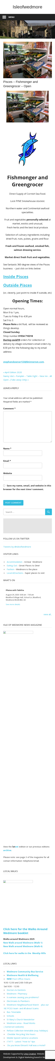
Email (7, 460)
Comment (9, 408)
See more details (13, 604)
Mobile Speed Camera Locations (22, 1037)
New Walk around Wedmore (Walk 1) (22, 942)
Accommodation (14, 561)
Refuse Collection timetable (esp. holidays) (27, 1030)
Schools (10, 1015)
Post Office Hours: (18, 978)
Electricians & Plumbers (18, 1001)
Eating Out (12, 565)
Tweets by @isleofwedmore (17, 546)
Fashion (10, 569)
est (16, 846)
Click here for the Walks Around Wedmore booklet (25, 931)
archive (7, 850)
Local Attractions (15, 573)
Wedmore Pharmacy (17, 993)
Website (7, 473)
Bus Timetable (14, 1012)
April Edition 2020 (13, 372)
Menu (11, 17)
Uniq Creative (30, 1053)
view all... (48, 614)
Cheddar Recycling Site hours (22, 1034)
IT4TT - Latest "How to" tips (21, 1041)
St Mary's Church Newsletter (21, 1019)
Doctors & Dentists (16, 990)
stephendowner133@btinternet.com (23, 361)
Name (7, 448)
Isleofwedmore (27, 6)
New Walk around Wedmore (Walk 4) (22, 946)
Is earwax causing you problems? (23, 997)
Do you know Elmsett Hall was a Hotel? (26, 1045)
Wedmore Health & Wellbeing (22, 975)
